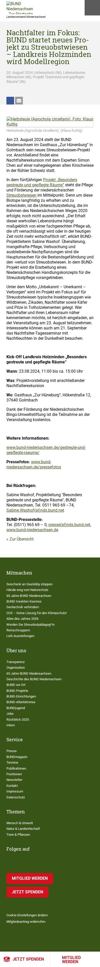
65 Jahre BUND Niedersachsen (28, 596)
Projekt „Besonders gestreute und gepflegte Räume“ (41, 182)
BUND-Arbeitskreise (20, 702)
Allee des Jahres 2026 (22, 619)
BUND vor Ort (15, 685)
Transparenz (15, 662)
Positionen (14, 774)
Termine (12, 762)
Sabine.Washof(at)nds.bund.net (35, 510)
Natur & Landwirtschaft (23, 829)
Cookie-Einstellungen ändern (27, 915)
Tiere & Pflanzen (18, 835)
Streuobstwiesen (21, 195)
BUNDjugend (15, 708)
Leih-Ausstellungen (20, 636)
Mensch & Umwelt (19, 823)
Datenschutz (15, 797)
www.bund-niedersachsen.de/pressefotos (33, 464)
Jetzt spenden (28, 959)
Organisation (15, 667)
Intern (10, 725)
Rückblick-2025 (17, 719)
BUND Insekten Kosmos (24, 601)
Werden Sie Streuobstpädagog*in (30, 624)
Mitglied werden (71, 959)
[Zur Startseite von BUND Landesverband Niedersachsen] (19, 7)
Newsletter (14, 780)
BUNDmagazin (16, 757)
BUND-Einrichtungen (21, 696)
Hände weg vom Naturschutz (27, 590)
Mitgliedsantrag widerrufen (25, 922)
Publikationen (16, 768)
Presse (11, 751)
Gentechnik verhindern (22, 607)
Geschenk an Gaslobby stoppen (29, 584)
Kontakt (12, 786)
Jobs (10, 714)
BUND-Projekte (17, 691)
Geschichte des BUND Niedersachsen (34, 679)
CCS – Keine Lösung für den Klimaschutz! (36, 613)
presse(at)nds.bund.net (69, 524)
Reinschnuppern (18, 630)
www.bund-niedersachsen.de (32, 529)
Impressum (14, 791)
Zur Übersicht (21, 539)
